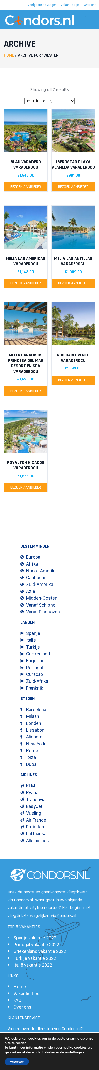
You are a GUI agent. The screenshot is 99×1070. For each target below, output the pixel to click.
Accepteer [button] (17, 1062)
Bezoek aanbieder (25, 186)
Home (9, 55)
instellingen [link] (75, 1052)
